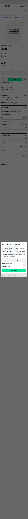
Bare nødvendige (14, 260)
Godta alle (14, 270)
